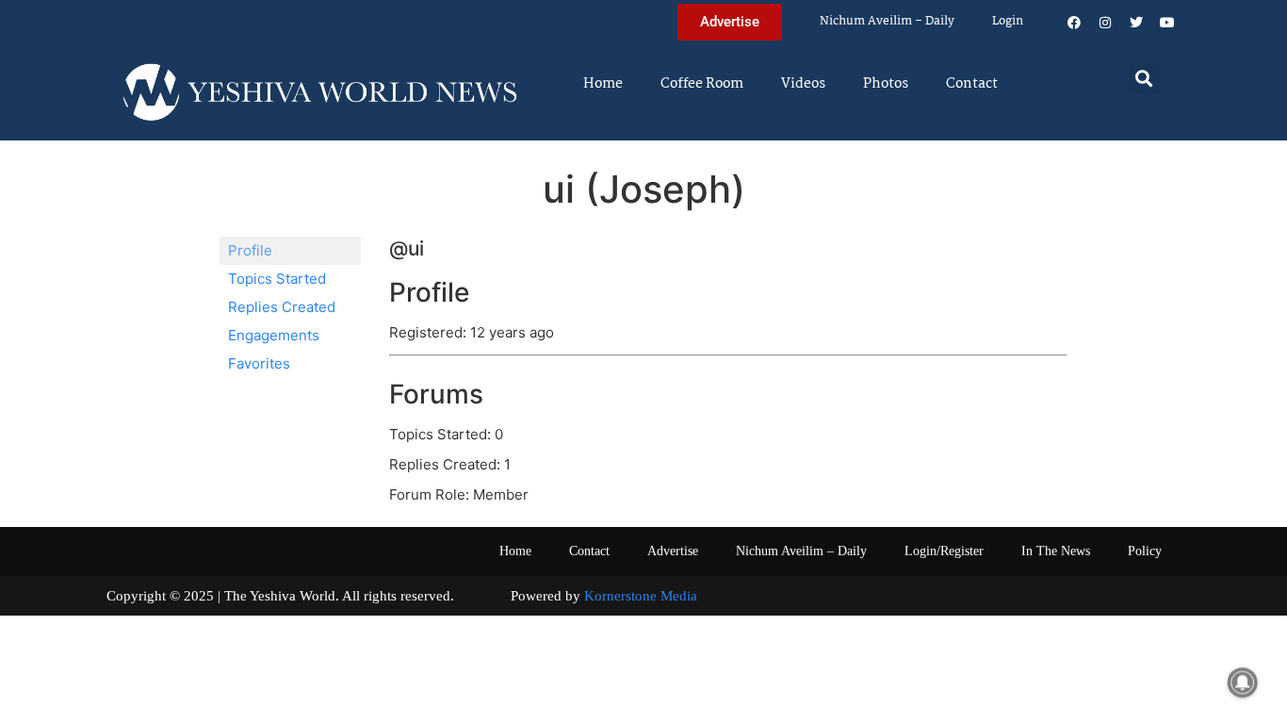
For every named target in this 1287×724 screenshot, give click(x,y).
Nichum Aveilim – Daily (887, 21)
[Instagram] (1105, 22)
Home (603, 84)
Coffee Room (701, 84)
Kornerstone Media (640, 595)
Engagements (273, 335)
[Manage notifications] (1243, 682)
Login (1007, 21)
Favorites (259, 363)
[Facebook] (1074, 22)
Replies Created (281, 307)
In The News (1055, 551)
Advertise (672, 551)
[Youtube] (1167, 22)
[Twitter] (1136, 22)
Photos (885, 84)
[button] (1144, 77)
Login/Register (944, 551)
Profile (250, 250)
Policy (1145, 551)
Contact (972, 84)
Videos (803, 84)
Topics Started (277, 279)
